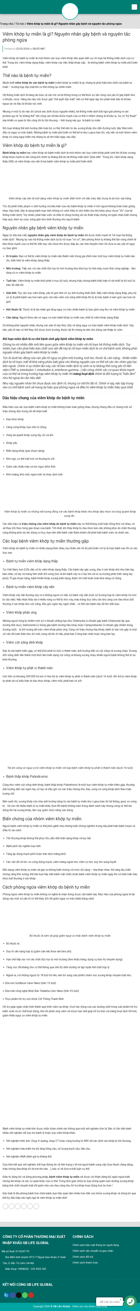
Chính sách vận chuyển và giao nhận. (93, 1250)
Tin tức (19, 23)
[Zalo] (6, 1295)
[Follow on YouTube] (31, 1295)
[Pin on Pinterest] (30, 1206)
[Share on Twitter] (17, 1206)
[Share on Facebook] (11, 1206)
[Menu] (134, 7)
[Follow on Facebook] (12, 1295)
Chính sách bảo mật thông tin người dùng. (96, 1245)
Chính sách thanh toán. (85, 1262)
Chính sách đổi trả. (83, 1256)
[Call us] (25, 1295)
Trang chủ (6, 23)
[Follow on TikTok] (19, 1295)
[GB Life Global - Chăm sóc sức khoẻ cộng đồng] (70, 11)
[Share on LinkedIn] (36, 1206)
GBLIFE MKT (39, 48)
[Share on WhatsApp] (5, 1206)
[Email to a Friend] (24, 1206)
